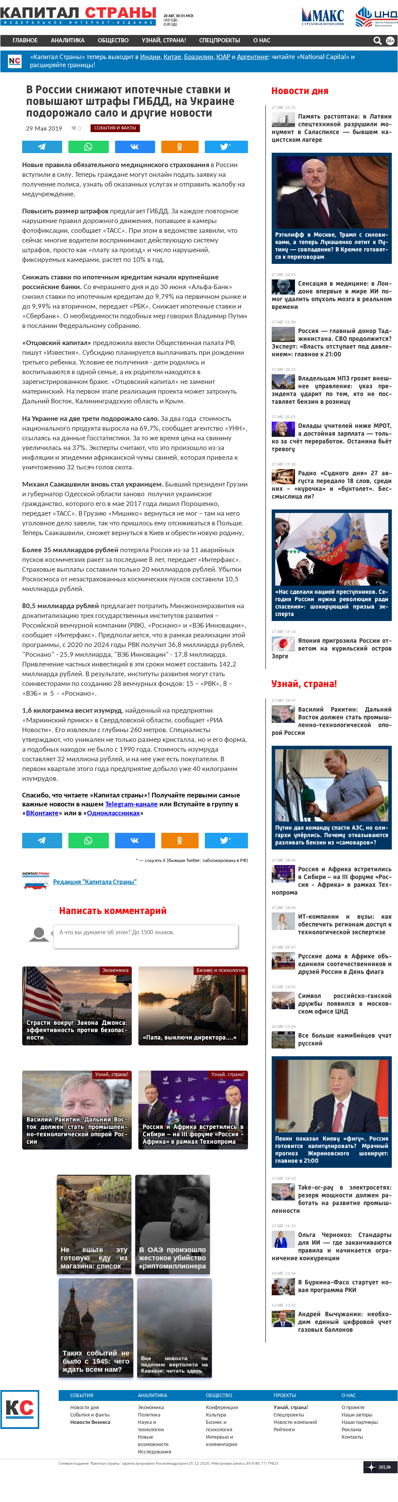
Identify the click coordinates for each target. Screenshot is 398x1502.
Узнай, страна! (164, 41)
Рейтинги (284, 1430)
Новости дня (299, 91)
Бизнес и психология (221, 970)
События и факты (90, 1415)
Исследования (154, 1452)
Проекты (285, 1396)
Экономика (116, 970)
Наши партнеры (360, 1422)
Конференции (222, 1408)
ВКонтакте (42, 813)
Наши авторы (357, 1415)
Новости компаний (295, 1422)
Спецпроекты (219, 41)
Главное (25, 41)
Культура (216, 1415)
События (81, 1396)
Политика (149, 1415)
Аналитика (68, 41)
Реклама (351, 1430)
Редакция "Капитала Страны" (95, 882)
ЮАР (223, 57)
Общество (113, 41)
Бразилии (198, 57)
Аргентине (252, 57)
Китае (172, 57)
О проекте (353, 1408)
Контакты (352, 1437)
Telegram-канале (131, 804)
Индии (150, 57)
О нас (261, 41)
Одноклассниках (113, 813)
